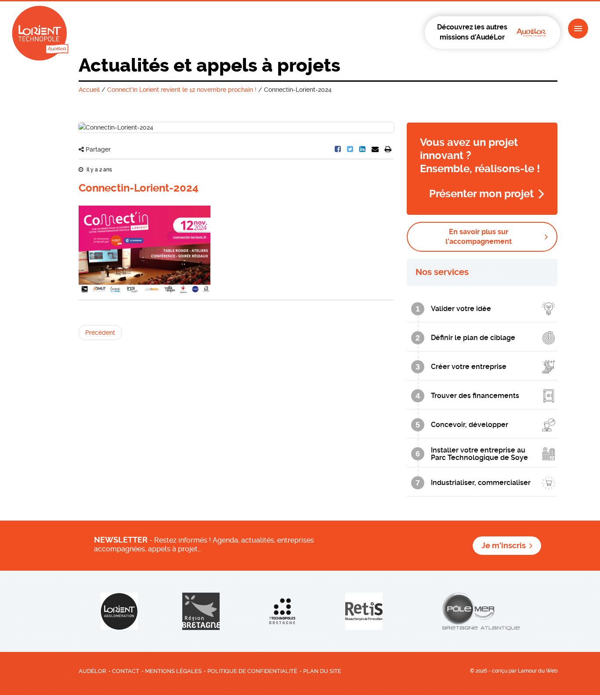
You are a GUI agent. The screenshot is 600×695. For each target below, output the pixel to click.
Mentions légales (173, 671)
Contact (125, 671)
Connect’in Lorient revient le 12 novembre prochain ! (182, 89)
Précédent (100, 332)
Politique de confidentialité (252, 671)
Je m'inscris (503, 545)
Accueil (89, 89)
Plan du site (322, 671)
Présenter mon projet (481, 194)
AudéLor (92, 671)
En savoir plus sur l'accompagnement (478, 237)
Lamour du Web (537, 671)
